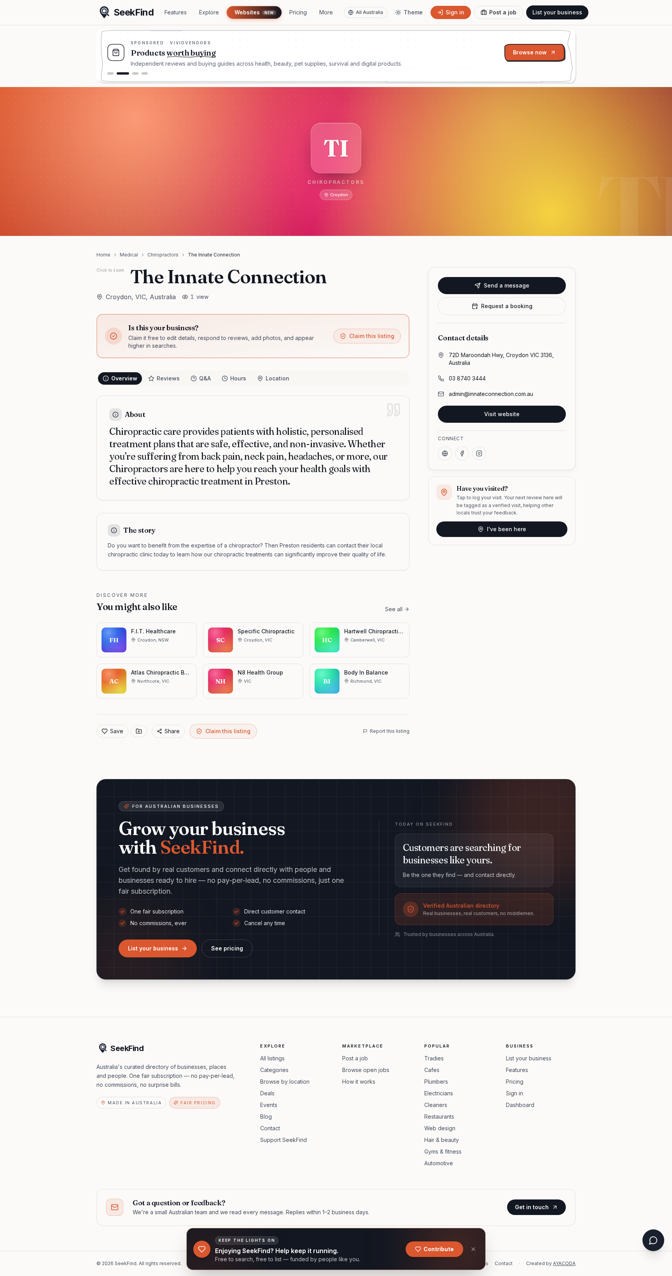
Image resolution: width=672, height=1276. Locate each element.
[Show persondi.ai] (135, 73)
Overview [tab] (124, 378)
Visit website (502, 414)
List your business (557, 12)
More (326, 12)
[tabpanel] (253, 483)
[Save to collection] (139, 731)
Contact (270, 1128)
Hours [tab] (238, 378)
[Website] (445, 453)
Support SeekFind (283, 1140)
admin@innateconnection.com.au (491, 393)
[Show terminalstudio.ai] (110, 73)
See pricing (227, 948)
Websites (253, 12)
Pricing (298, 12)
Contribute (439, 1249)
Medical (129, 255)
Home (103, 255)
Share (172, 731)
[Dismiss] (473, 1249)
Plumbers (436, 1081)
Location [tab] (277, 378)
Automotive (438, 1163)
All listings (272, 1058)
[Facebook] (462, 453)
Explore (209, 12)
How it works (358, 1081)
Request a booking (506, 306)
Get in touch (532, 1207)
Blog (266, 1116)
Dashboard (520, 1105)
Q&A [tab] (205, 378)
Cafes (431, 1070)
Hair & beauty (441, 1140)
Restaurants (439, 1116)
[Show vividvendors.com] (123, 73)
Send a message (506, 285)
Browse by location (285, 1081)
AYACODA (564, 1263)
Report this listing (390, 731)
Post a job (355, 1058)
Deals (267, 1093)
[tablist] (253, 378)
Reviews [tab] (168, 378)
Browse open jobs (365, 1070)
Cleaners (435, 1105)
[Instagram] (479, 453)
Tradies (434, 1058)
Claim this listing (371, 336)
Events (268, 1105)
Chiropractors (162, 255)
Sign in (514, 1093)
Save (116, 731)
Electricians (438, 1093)
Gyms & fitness (443, 1151)
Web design (439, 1128)
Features (175, 12)
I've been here (506, 529)
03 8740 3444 (467, 378)
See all (393, 609)
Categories (274, 1070)
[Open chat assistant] (653, 1240)
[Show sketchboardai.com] (145, 73)
